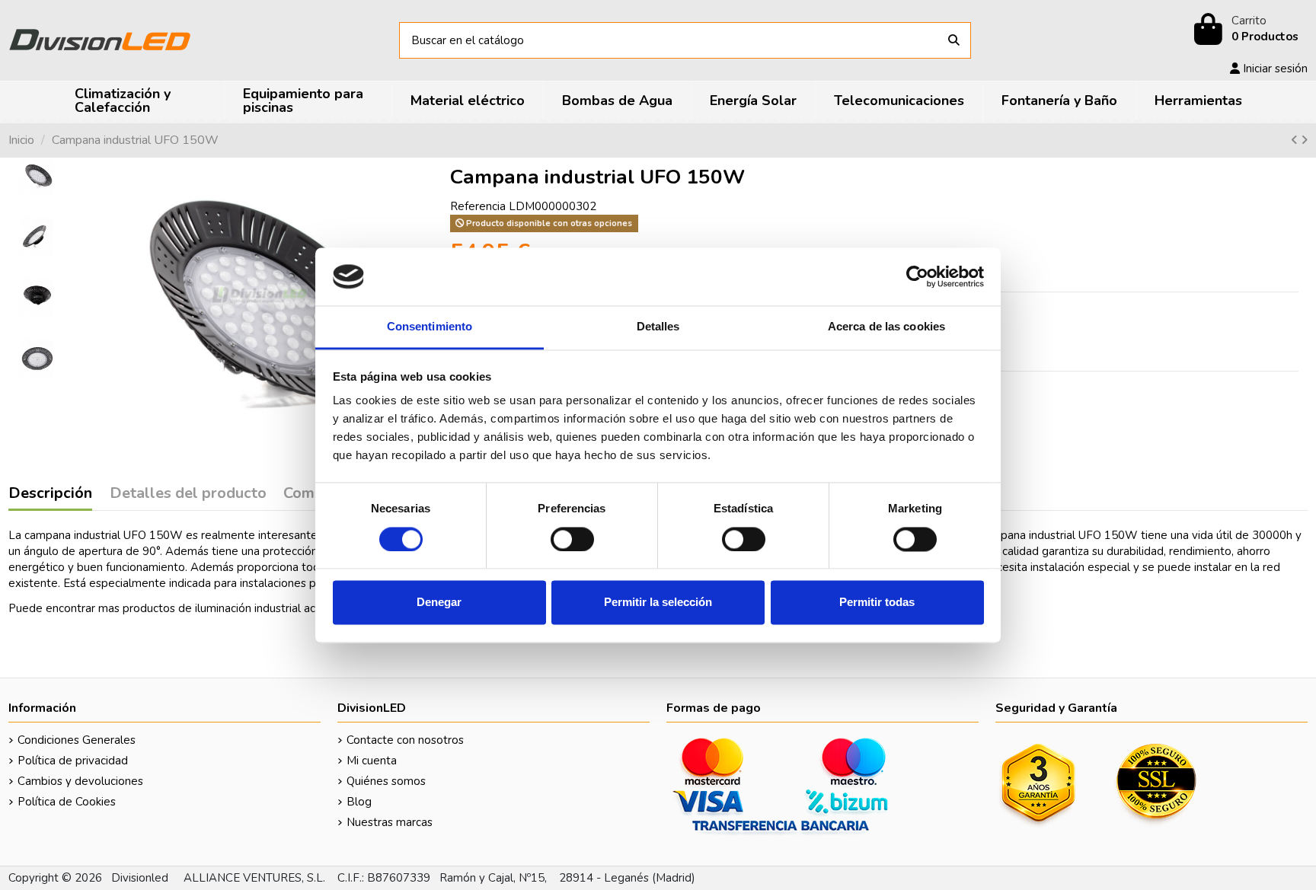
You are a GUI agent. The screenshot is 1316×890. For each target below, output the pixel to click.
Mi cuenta (372, 760)
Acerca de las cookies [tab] (886, 327)
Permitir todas (877, 602)
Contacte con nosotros (405, 740)
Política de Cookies (67, 801)
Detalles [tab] (658, 327)
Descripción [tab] (50, 494)
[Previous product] (1296, 140)
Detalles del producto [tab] (188, 494)
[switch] (572, 539)
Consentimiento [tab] (429, 327)
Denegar (439, 602)
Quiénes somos (386, 781)
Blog (359, 801)
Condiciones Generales (77, 740)
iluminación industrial (248, 608)
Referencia (478, 206)
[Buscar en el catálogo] (954, 40)
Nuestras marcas (390, 822)
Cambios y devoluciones (80, 781)
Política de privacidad (73, 760)
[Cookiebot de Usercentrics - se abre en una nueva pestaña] (917, 276)
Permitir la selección (658, 602)
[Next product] (1304, 140)
